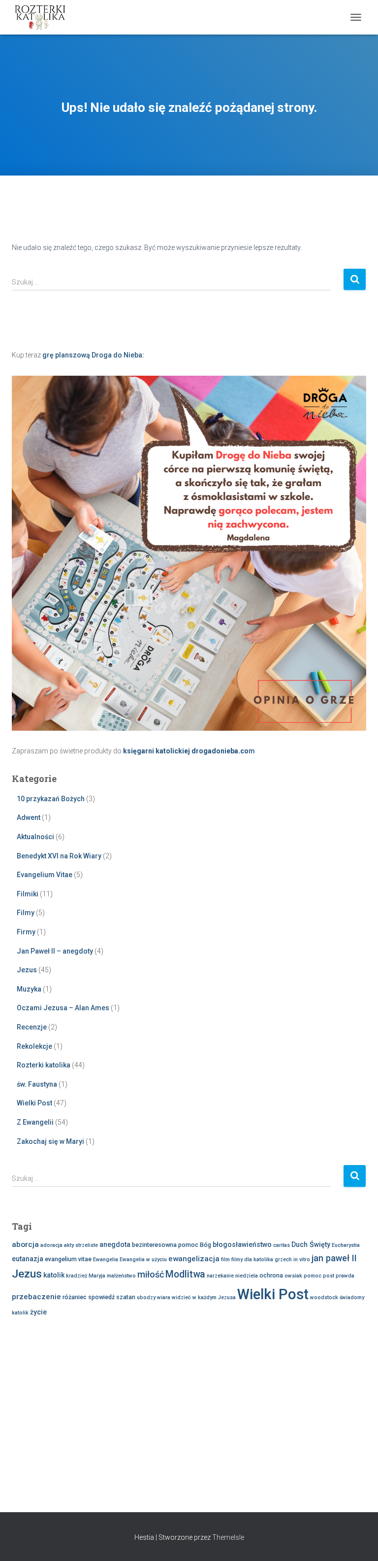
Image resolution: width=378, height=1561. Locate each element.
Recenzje (32, 1027)
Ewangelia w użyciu (143, 1259)
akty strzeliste (81, 1245)
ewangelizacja (194, 1258)
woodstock (324, 1297)
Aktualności (35, 837)
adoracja (51, 1245)
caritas (281, 1245)
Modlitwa (185, 1274)
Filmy (25, 913)
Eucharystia (346, 1245)
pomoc (312, 1276)
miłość (150, 1274)
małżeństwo (121, 1276)
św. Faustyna (37, 1084)
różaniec (75, 1297)
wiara (163, 1297)
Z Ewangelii (35, 1122)
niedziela (246, 1276)
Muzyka (29, 989)
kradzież (76, 1276)
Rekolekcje (34, 1046)
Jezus (27, 970)
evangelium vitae (68, 1259)
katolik (53, 1275)
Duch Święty (310, 1244)
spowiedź (101, 1297)
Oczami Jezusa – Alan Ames (63, 1008)
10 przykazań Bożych (51, 799)
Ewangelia (105, 1259)
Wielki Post (34, 1103)
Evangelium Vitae (44, 875)
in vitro (301, 1259)
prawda (345, 1276)
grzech (283, 1259)
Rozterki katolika (43, 1065)
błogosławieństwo (242, 1244)
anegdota (114, 1244)
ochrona (271, 1275)
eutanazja (27, 1259)
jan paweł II (334, 1258)
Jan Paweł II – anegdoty (55, 951)
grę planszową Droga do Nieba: (93, 355)
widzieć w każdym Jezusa (204, 1297)
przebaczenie (36, 1296)
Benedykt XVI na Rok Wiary (59, 856)
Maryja (97, 1276)
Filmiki (27, 894)
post (328, 1276)
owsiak (293, 1276)
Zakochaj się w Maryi (50, 1141)
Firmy (26, 932)
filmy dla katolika (252, 1259)
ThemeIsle (228, 1537)
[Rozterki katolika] (44, 17)
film (225, 1259)
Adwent (28, 817)
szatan (125, 1297)
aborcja (25, 1244)
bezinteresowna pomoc (165, 1244)
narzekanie (220, 1276)
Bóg (205, 1244)
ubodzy (146, 1297)
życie (38, 1312)
